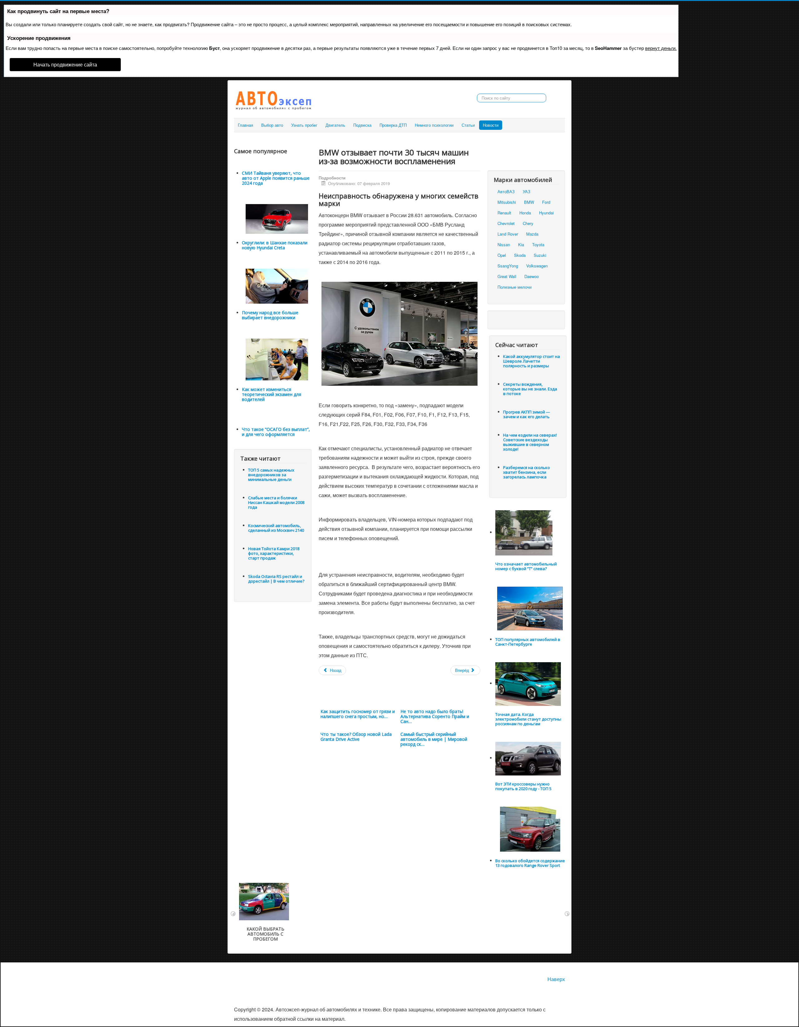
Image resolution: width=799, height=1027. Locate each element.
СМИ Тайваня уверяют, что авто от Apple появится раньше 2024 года (276, 178)
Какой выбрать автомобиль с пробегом (265, 934)
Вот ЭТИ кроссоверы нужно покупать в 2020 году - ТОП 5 (523, 786)
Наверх (556, 979)
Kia (521, 244)
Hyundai (546, 213)
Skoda (520, 255)
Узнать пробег (304, 125)
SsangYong (508, 266)
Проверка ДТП (393, 125)
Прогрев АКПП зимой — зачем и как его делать (526, 414)
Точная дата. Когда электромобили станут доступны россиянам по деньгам (528, 719)
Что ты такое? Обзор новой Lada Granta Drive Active (356, 736)
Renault (504, 213)
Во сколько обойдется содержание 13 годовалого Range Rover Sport (530, 863)
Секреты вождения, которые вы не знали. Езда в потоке (530, 388)
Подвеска (362, 125)
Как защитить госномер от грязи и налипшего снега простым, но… (358, 713)
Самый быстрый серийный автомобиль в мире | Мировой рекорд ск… (433, 739)
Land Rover (508, 234)
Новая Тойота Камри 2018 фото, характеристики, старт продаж (273, 553)
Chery (528, 223)
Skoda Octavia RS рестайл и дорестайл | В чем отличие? (276, 579)
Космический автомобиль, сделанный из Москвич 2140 (276, 528)
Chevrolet (506, 223)
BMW (529, 202)
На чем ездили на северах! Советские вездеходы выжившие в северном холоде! (530, 442)
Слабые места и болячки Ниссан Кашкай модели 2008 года (276, 502)
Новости (490, 125)
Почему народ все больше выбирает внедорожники (270, 315)
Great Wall (507, 276)
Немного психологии (434, 125)
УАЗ (526, 191)
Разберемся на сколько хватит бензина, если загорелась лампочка (526, 472)
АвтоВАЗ (506, 191)
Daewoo (531, 276)
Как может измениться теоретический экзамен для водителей (271, 394)
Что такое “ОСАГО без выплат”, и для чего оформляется (276, 431)
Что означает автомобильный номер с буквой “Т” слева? (526, 566)
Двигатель (335, 125)
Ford (546, 202)
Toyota (538, 244)
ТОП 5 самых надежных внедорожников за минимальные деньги (271, 474)
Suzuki (540, 255)
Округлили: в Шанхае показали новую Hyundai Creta (274, 245)
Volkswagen (537, 266)
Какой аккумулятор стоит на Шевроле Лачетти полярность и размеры (531, 361)
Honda (525, 213)
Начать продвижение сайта (65, 64)
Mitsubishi (507, 202)
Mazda (532, 234)
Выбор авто (272, 125)
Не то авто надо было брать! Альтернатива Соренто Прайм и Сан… (434, 716)
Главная (245, 125)
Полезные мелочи (515, 287)
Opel (502, 255)
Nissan (504, 244)
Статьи (468, 125)
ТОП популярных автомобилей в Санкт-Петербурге (527, 642)
